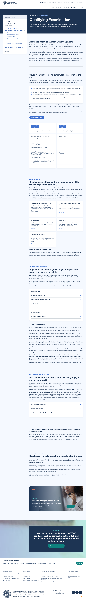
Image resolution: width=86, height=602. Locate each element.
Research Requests (42, 563)
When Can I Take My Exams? (13, 34)
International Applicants (8, 576)
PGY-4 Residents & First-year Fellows (14, 39)
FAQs (54, 563)
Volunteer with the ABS (31, 563)
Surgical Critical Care (27, 578)
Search (81, 7)
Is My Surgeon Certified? (73, 571)
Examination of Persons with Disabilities (59, 283)
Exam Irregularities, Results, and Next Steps (14, 44)
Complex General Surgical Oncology (31, 580)
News (52, 7)
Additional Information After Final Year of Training (43, 412)
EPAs (72, 2)
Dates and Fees (6, 580)
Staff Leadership (14, 563)
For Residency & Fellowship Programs (11, 578)
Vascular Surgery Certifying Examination (14, 47)
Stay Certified (52, 2)
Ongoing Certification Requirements (49, 573)
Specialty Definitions (72, 573)
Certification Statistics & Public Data (74, 577)
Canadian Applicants (11, 41)
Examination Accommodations (40, 283)
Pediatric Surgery (26, 576)
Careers (22, 563)
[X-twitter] (77, 592)
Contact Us (66, 7)
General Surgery (26, 571)
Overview (7, 21)
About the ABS (58, 7)
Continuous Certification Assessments (49, 576)
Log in (74, 7)
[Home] (10, 2)
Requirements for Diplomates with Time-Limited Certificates (51, 579)
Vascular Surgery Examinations (13, 28)
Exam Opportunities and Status (38, 404)
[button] (24, 30)
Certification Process (7, 571)
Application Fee (35, 303)
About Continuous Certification (48, 571)
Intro (8, 32)
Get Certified (43, 2)
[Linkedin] (80, 592)
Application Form (35, 291)
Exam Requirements (11, 36)
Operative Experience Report (38, 295)
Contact (7, 51)
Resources (79, 2)
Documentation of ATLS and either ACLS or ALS (42, 308)
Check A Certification (63, 2)
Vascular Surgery (10, 17)
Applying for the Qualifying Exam (13, 38)
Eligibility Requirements (37, 408)
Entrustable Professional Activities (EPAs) (12, 573)
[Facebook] (73, 592)
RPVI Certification (35, 312)
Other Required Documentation (38, 316)
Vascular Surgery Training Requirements (12, 24)
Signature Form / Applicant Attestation (40, 299)
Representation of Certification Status (49, 581)
